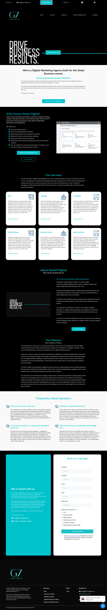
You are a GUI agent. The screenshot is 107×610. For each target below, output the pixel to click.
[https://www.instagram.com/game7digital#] (95, 2)
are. (25, 90)
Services (52, 15)
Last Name (64, 475)
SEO (64, 512)
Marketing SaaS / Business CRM (71, 525)
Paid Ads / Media (67, 515)
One (22, 93)
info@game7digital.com (24, 2)
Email (63, 492)
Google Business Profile (69, 520)
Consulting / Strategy (68, 522)
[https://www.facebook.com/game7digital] (82, 2)
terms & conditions (74, 535)
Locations (95, 15)
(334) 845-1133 (19, 515)
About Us (64, 15)
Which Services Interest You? (68, 509)
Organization (64, 501)
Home (41, 15)
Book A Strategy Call (79, 15)
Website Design (67, 517)
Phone (63, 484)
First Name (64, 467)
